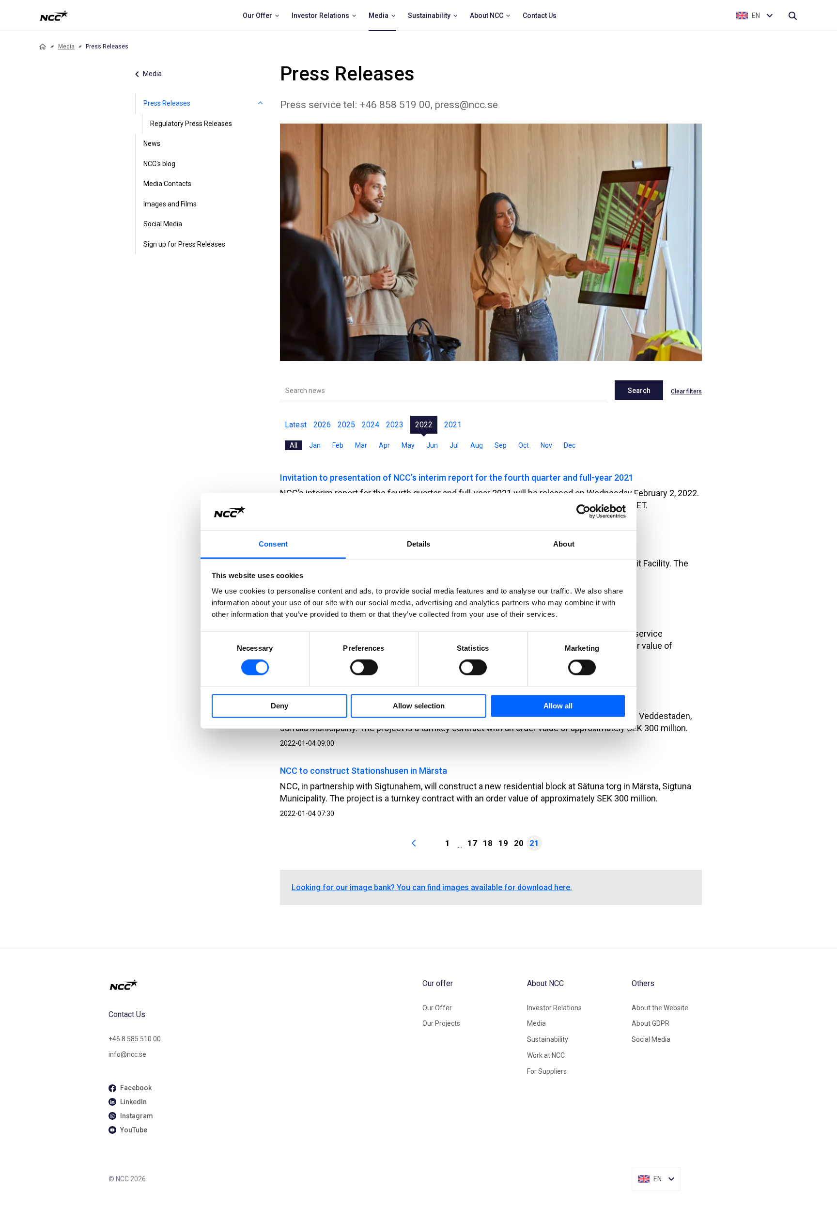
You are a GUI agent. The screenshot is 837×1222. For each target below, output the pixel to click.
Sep (501, 445)
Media (66, 46)
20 (519, 843)
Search (639, 390)
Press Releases (166, 103)
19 (503, 843)
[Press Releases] (260, 104)
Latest (296, 424)
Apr (384, 445)
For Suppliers (547, 1071)
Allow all (558, 706)
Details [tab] (419, 544)
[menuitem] (261, 15)
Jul (454, 445)
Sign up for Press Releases (184, 244)
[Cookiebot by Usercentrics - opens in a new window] (583, 511)
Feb (337, 445)
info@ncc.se (127, 1054)
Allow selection (419, 706)
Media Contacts (167, 184)
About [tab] (563, 544)
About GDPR (650, 1023)
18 (488, 843)
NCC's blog (159, 164)
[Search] (792, 15)
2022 (424, 424)
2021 (453, 424)
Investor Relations (554, 1008)
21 (534, 843)
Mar (361, 445)
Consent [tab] (273, 544)
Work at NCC (546, 1055)
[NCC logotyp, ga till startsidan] (54, 15)
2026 (322, 424)
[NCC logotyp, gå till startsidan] (261, 984)
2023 (394, 424)
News (151, 143)
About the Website (660, 1008)
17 (472, 843)
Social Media (162, 224)
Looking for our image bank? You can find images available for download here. (432, 887)
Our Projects (441, 1023)
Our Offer (437, 1008)
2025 (346, 424)
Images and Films (170, 204)
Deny (279, 706)
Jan (315, 445)
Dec (569, 445)
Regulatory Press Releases (191, 123)
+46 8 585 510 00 (134, 1039)
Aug (476, 445)
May (408, 445)
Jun (432, 445)
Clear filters (686, 391)
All (293, 445)
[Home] (42, 46)
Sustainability (547, 1039)
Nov (546, 445)
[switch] (364, 667)
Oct (523, 445)
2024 (370, 424)
